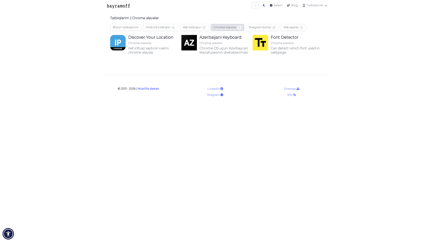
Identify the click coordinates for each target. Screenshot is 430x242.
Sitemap (290, 88)
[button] (8, 234)
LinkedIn (214, 88)
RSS (290, 94)
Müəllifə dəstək (148, 88)
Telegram (214, 94)
